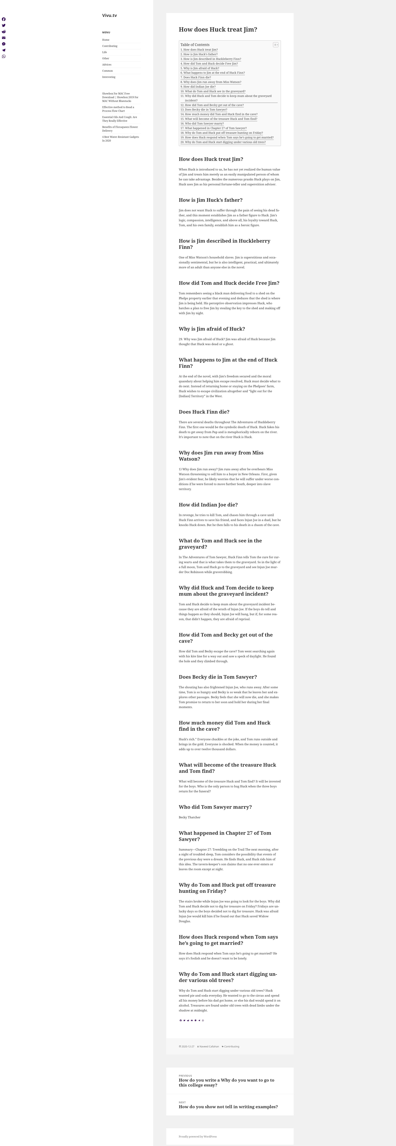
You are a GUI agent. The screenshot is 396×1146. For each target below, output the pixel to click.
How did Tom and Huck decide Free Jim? (210, 63)
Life (104, 52)
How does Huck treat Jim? (200, 49)
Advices (106, 64)
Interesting (108, 77)
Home (105, 39)
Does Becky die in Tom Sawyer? (206, 109)
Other (105, 58)
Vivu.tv (109, 15)
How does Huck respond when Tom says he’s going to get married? (229, 137)
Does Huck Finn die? (197, 77)
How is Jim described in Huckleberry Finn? (212, 59)
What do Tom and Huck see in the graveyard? (215, 91)
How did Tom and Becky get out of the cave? (214, 105)
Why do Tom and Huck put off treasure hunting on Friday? (224, 133)
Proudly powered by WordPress (198, 1136)
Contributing (109, 46)
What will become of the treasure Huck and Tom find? (221, 119)
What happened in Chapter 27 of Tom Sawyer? (216, 128)
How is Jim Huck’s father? (200, 54)
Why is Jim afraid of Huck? (201, 68)
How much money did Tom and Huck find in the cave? (221, 114)
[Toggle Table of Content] (274, 44)
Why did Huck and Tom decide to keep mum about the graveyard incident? (228, 98)
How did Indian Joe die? (199, 86)
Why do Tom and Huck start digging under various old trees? (225, 142)
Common (107, 70)
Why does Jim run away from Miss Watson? (212, 82)
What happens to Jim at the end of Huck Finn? (214, 72)
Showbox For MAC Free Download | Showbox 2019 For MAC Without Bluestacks (120, 97)
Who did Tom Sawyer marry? (204, 123)
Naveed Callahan (209, 1046)
